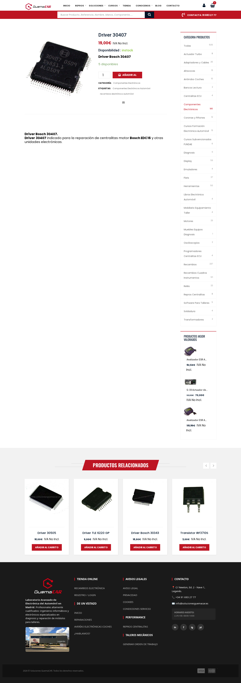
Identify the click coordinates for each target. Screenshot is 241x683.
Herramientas (191, 186)
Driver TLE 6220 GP (96, 533)
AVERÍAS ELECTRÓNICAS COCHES (93, 626)
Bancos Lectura (192, 87)
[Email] (123, 102)
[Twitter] (104, 102)
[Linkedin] (113, 102)
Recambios (190, 264)
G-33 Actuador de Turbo (200, 390)
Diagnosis (189, 152)
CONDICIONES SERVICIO (137, 608)
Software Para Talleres (196, 303)
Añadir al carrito (129, 75)
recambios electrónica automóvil (117, 93)
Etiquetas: (104, 88)
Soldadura (189, 311)
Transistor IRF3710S (194, 533)
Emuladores (190, 169)
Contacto (173, 5)
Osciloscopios (192, 242)
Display (188, 161)
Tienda (127, 5)
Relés (187, 286)
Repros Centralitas (194, 294)
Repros (79, 5)
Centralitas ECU (192, 96)
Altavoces (189, 71)
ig (192, 627)
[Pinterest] (109, 102)
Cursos (113, 5)
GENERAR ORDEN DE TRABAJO (140, 644)
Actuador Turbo (193, 54)
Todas (187, 45)
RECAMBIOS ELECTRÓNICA (89, 588)
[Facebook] (99, 102)
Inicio (66, 5)
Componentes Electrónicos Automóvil (131, 88)
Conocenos (143, 5)
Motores (188, 221)
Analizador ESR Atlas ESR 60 (202, 359)
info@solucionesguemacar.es (192, 603)
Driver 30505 (47, 533)
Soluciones (96, 5)
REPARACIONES (83, 619)
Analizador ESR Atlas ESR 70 (202, 420)
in (175, 627)
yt (201, 627)
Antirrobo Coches (194, 79)
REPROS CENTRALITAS (135, 626)
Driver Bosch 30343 (145, 533)
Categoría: (105, 83)
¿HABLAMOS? (82, 633)
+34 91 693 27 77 (186, 597)
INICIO (78, 612)
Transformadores (194, 319)
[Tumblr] (118, 102)
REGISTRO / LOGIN (85, 595)
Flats (186, 177)
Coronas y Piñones (194, 117)
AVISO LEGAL (130, 588)
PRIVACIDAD (130, 595)
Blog (158, 5)
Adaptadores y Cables (196, 62)
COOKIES (128, 602)
